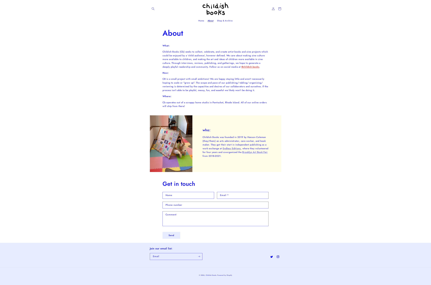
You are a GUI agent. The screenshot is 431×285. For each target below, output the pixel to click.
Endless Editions (232, 148)
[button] (153, 9)
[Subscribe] (199, 256)
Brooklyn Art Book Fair (255, 152)
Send (171, 235)
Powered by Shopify (224, 275)
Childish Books (211, 275)
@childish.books (250, 67)
